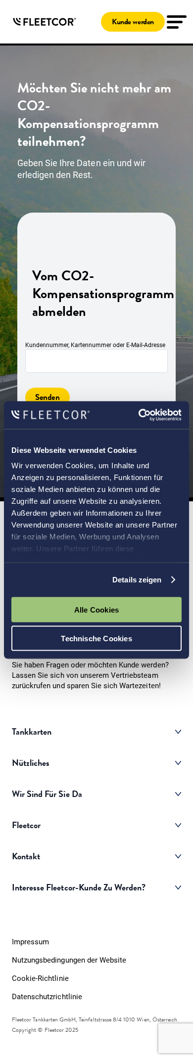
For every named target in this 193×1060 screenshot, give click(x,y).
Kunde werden (133, 22)
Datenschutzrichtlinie (47, 996)
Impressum (30, 941)
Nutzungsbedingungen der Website (69, 960)
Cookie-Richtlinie (40, 978)
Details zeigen (136, 579)
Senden (47, 397)
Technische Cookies (96, 638)
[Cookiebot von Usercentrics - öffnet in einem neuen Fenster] (139, 415)
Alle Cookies (96, 609)
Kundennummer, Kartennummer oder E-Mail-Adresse (95, 345)
